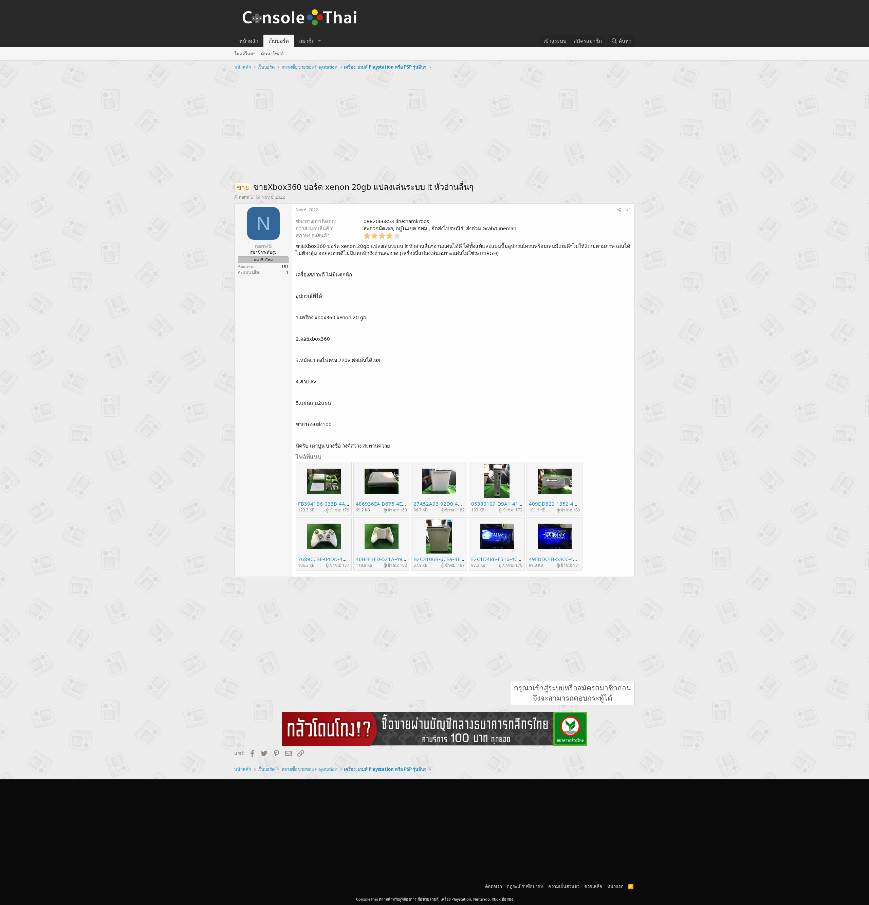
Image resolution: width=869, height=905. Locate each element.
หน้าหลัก (248, 40)
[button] (319, 41)
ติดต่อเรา (493, 886)
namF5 (246, 197)
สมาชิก (307, 40)
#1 (628, 210)
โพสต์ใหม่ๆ (245, 54)
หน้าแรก (615, 886)
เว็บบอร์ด (279, 40)
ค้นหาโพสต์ (272, 54)
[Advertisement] (434, 123)
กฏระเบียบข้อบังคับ (525, 886)
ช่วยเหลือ (593, 886)
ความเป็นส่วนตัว (563, 886)
